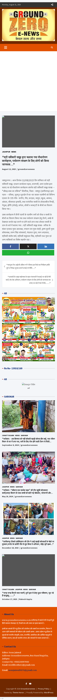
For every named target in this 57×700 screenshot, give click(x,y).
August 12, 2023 (9, 169)
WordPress (48, 692)
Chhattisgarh (8, 435)
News (13, 151)
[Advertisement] (28, 81)
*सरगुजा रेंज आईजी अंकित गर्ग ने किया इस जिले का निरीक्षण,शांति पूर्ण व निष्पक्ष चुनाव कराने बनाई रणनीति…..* (28, 266)
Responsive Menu (52, 4)
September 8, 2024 (10, 445)
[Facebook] (26, 684)
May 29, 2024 (7, 496)
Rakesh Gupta (25, 599)
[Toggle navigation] (5, 47)
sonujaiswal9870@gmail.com (22, 670)
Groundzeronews (28, 688)
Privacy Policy (43, 688)
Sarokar (24, 435)
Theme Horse (18, 692)
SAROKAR (9, 396)
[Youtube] (30, 684)
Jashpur (6, 151)
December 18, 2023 (10, 548)
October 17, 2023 (9, 599)
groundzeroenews (26, 169)
